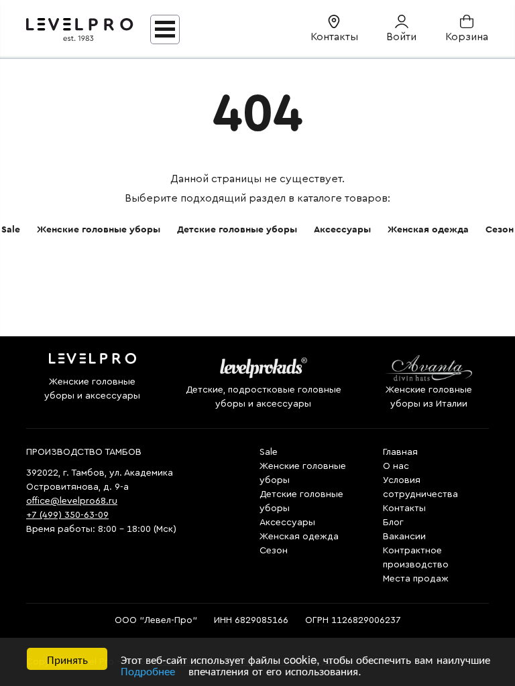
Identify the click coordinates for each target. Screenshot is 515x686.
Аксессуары (342, 229)
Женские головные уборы (98, 229)
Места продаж (416, 579)
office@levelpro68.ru (71, 501)
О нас (396, 466)
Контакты (404, 508)
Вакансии (404, 536)
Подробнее (148, 670)
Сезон (499, 229)
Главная (400, 452)
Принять (67, 658)
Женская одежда (428, 229)
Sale (10, 229)
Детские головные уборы (237, 229)
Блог (393, 522)
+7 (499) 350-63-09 (67, 515)
